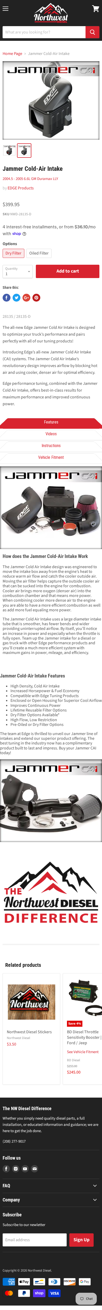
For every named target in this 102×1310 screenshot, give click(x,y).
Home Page (12, 53)
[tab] (51, 422)
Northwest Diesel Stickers (29, 1032)
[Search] (92, 32)
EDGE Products (21, 188)
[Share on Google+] (26, 298)
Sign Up (81, 1239)
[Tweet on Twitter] (16, 298)
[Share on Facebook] (6, 298)
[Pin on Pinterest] (36, 298)
